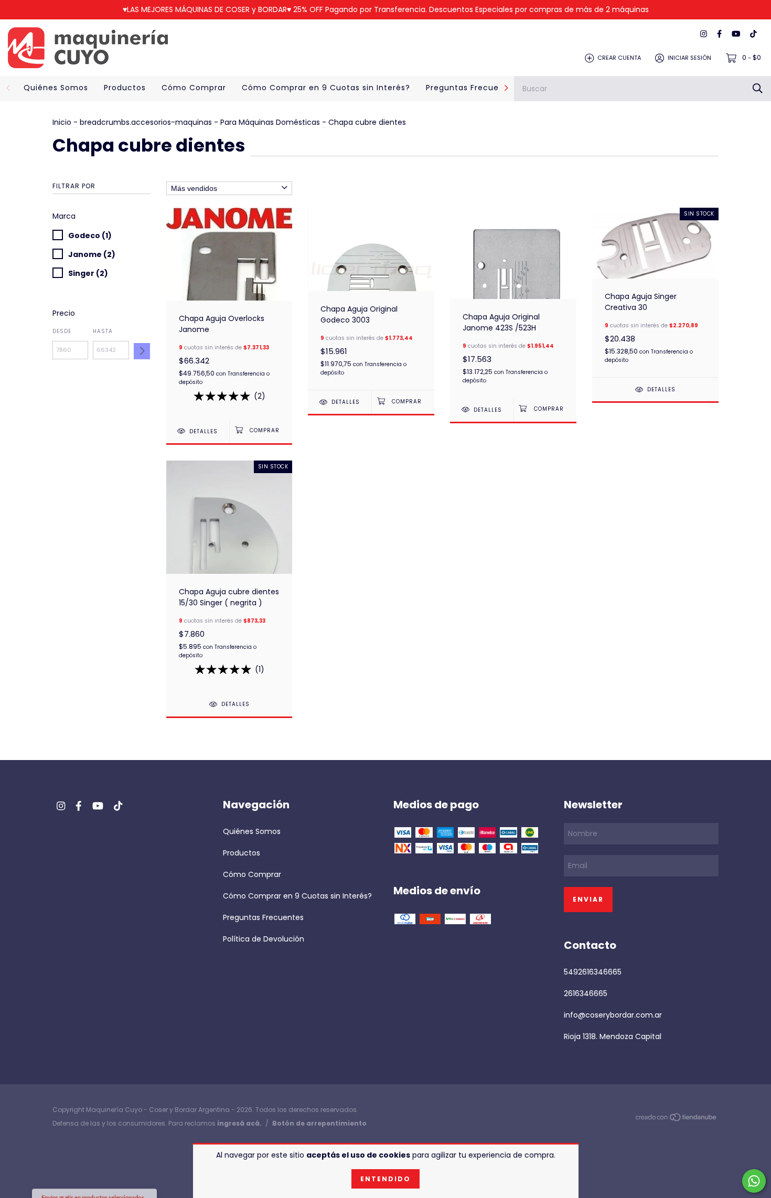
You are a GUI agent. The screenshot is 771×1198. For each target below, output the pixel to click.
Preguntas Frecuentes (471, 87)
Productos (125, 87)
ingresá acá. (239, 1123)
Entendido (385, 1178)
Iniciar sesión (689, 58)
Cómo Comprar (194, 87)
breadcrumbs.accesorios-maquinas (146, 122)
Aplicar (142, 351)
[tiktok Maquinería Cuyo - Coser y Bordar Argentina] (753, 34)
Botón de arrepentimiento (319, 1123)
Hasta (103, 331)
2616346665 (585, 993)
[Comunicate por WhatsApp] (754, 1181)
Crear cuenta (619, 58)
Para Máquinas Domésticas (271, 122)
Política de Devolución (263, 939)
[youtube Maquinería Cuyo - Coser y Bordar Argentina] (735, 34)
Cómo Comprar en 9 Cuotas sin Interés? (326, 87)
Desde (61, 331)
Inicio (61, 122)
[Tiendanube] (677, 1119)
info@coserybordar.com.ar (613, 1015)
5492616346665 (593, 972)
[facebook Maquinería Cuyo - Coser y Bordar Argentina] (719, 34)
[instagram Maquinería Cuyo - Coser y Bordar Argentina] (703, 34)
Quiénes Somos (56, 87)
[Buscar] (757, 88)
